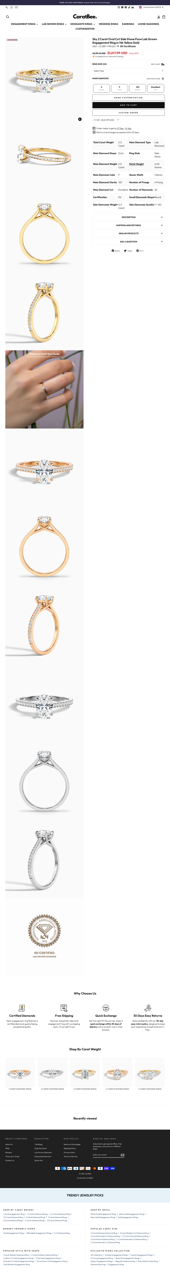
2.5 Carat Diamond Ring (60, 1214)
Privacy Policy (69, 1152)
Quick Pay (39, 1160)
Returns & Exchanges (72, 1144)
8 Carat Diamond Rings (13, 1220)
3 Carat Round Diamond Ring (103, 1239)
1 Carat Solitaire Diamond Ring (16, 1255)
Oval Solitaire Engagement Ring (16, 1264)
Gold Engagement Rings (128, 1217)
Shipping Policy (70, 1148)
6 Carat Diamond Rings (35, 1217)
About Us (9, 1144)
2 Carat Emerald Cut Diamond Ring (105, 1236)
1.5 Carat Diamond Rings (37, 1214)
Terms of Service (70, 1156)
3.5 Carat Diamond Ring (13, 1217)
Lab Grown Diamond (43, 1152)
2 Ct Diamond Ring (62, 1233)
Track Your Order (12, 1156)
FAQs (7, 1148)
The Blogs (38, 1144)
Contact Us (9, 1160)
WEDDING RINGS (108, 24)
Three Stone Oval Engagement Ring (52, 1261)
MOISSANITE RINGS (81, 24)
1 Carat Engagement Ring (14, 1214)
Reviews (8, 1152)
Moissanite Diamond (43, 1156)
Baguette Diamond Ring (125, 1261)
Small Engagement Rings (13, 1233)
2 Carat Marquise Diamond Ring (104, 1233)
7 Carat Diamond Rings (57, 1217)
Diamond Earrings (98, 1264)
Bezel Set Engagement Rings (127, 1258)
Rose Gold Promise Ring (148, 1261)
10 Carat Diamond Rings (57, 1220)
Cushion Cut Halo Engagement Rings (18, 1258)
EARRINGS (128, 24)
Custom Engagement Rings (141, 1255)
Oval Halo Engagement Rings (48, 1258)
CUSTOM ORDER (128, 112)
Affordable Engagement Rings (39, 1233)
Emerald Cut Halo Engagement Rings (18, 1261)
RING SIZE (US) (99, 64)
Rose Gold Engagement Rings (103, 1217)
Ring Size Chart (41, 1148)
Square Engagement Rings (102, 1261)
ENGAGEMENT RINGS (23, 24)
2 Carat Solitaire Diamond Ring (44, 1255)
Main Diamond (100, 78)
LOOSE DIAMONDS (148, 24)
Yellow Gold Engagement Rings (131, 1214)
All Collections (96, 1255)
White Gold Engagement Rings (103, 1214)
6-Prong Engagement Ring (102, 1258)
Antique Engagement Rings (116, 1255)
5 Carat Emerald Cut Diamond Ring (105, 1242)
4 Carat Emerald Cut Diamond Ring (132, 1239)
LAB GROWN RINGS (53, 24)
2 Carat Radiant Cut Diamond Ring (134, 1233)
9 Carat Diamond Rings (34, 1220)
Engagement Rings (116, 1264)
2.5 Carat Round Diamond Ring (135, 1236)
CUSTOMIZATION (85, 28)
